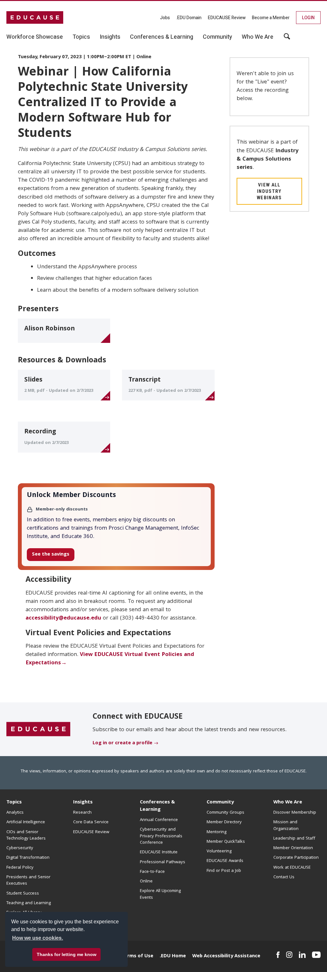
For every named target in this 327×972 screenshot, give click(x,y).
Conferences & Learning (157, 806)
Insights (83, 802)
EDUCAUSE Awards (225, 861)
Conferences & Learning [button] (161, 37)
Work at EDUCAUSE (292, 867)
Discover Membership (294, 812)
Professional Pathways (162, 862)
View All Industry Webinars (269, 191)
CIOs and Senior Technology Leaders (26, 835)
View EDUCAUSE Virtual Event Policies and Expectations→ (110, 659)
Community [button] (217, 37)
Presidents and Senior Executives (28, 880)
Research (82, 812)
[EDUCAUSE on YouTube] (316, 954)
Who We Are (287, 802)
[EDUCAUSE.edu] (34, 17)
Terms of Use (137, 956)
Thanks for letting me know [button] (66, 954)
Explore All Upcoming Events (160, 894)
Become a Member (271, 17)
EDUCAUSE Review (227, 17)
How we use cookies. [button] (37, 938)
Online (146, 881)
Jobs (165, 17)
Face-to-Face (152, 871)
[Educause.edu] (38, 729)
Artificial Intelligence (25, 822)
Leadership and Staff (294, 838)
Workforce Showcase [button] (34, 37)
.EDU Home (173, 956)
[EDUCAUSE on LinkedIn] (302, 954)
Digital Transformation (27, 857)
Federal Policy (20, 867)
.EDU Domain (189, 17)
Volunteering (219, 851)
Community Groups (225, 812)
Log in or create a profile (122, 743)
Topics (14, 802)
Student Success (22, 893)
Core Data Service (91, 822)
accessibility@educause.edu (63, 618)
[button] (287, 38)
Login (308, 17)
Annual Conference (159, 820)
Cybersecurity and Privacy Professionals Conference (161, 836)
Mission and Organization (286, 825)
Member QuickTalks (226, 841)
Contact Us (283, 877)
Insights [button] (110, 37)
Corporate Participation (296, 857)
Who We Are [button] (257, 37)
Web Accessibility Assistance (226, 956)
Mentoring (216, 832)
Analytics (15, 812)
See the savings (50, 554)
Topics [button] (81, 37)
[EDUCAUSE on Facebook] (278, 954)
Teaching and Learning (28, 903)
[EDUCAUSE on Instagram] (289, 954)
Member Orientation (293, 848)
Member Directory (224, 822)
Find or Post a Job (224, 870)
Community (220, 802)
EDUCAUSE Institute (159, 852)
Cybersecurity (19, 848)
